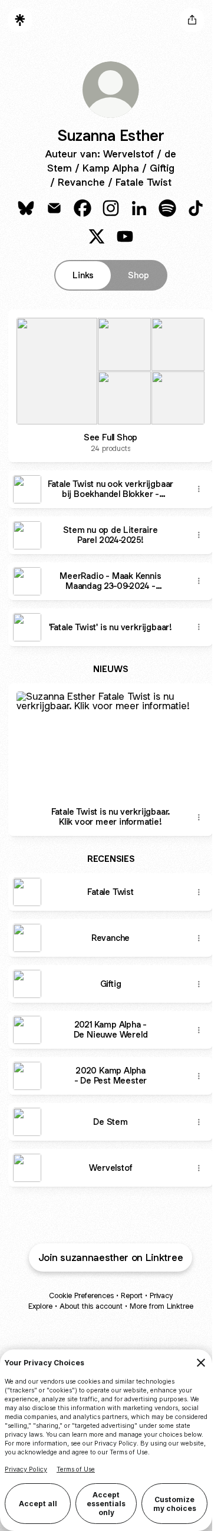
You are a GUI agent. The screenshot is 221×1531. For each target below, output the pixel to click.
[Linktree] (20, 20)
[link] (26, 208)
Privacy (161, 1295)
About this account (91, 1306)
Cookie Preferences (81, 1295)
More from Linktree (161, 1306)
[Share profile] (192, 20)
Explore (40, 1306)
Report (132, 1295)
